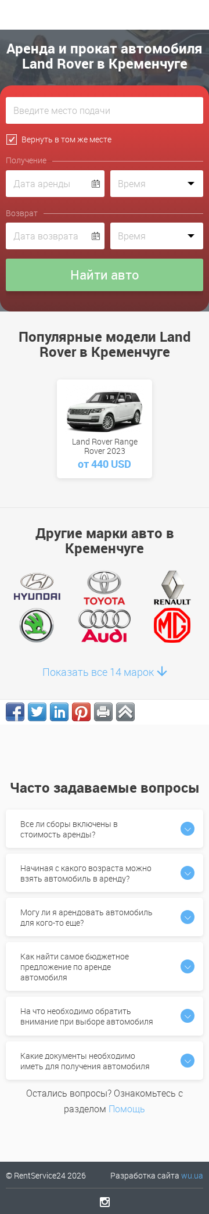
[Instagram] (105, 1201)
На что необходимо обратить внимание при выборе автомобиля (86, 1016)
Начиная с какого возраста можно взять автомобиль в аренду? (86, 873)
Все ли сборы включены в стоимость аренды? (69, 829)
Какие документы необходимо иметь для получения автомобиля (85, 1061)
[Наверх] (125, 712)
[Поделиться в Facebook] (15, 712)
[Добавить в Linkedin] (59, 712)
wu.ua (192, 1175)
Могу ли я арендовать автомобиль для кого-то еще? (86, 917)
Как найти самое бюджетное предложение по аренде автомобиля (74, 967)
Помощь (127, 1108)
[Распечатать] (103, 712)
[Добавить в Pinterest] (81, 712)
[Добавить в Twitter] (37, 712)
